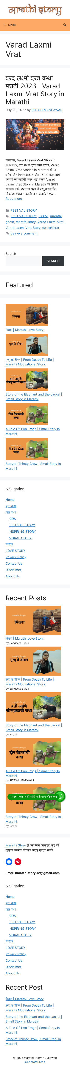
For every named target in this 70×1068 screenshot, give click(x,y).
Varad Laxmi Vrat (50, 222)
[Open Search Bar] (65, 25)
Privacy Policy (16, 557)
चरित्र (9, 544)
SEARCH (53, 261)
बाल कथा (11, 512)
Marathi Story (16, 845)
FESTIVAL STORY (24, 210)
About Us (13, 576)
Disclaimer (13, 570)
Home (10, 499)
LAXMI (43, 216)
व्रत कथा (11, 506)
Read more (14, 198)
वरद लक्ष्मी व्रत (50, 228)
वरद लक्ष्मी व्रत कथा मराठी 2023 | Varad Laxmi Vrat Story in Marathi (35, 90)
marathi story (25, 222)
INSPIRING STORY (22, 531)
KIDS (12, 519)
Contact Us (14, 563)
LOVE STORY (15, 551)
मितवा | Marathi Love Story (24, 330)
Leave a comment (24, 233)
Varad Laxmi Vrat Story (23, 228)
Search (11, 254)
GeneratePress (35, 1062)
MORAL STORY (20, 538)
